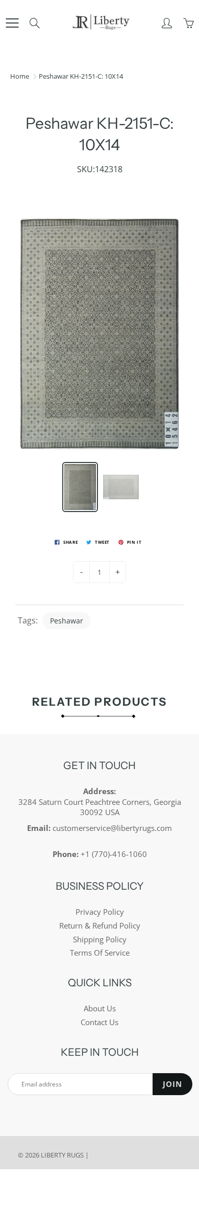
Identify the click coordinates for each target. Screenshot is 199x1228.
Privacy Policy (100, 912)
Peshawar (66, 620)
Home (19, 76)
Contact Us (99, 1022)
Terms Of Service (100, 953)
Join (172, 1084)
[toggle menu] (12, 23)
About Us (100, 1008)
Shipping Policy (100, 939)
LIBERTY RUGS (62, 1155)
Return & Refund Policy (99, 926)
